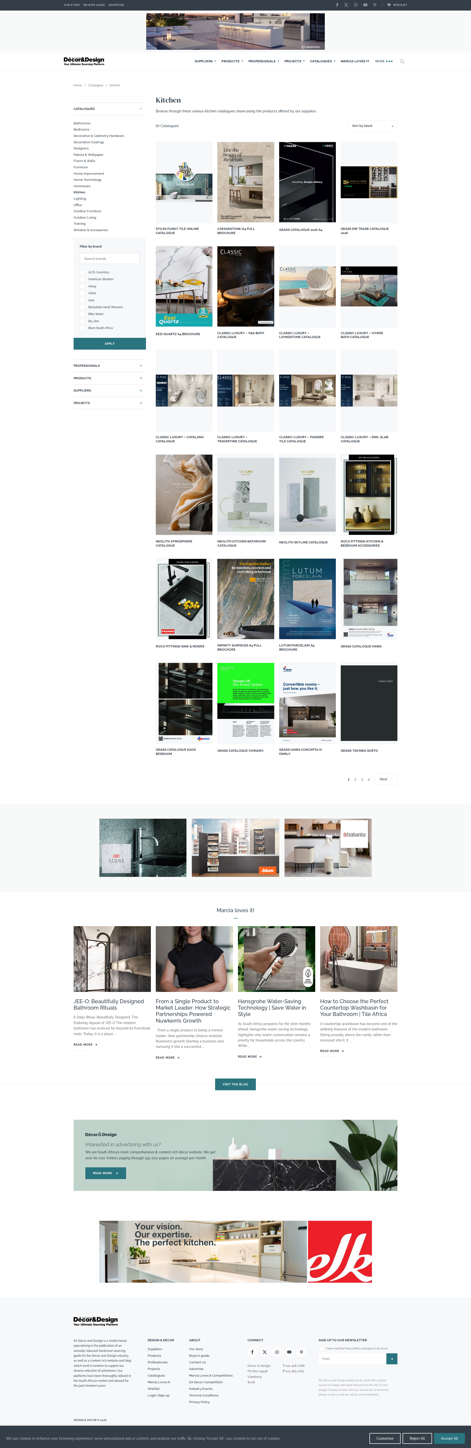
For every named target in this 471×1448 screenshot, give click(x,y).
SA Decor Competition (206, 1382)
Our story (72, 5)
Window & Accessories (91, 230)
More (380, 61)
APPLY (110, 343)
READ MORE (105, 1173)
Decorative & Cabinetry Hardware (99, 136)
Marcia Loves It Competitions (211, 1375)
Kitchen (79, 192)
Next (383, 779)
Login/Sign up (159, 1395)
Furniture (81, 167)
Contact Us (197, 1362)
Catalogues (321, 61)
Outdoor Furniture (87, 211)
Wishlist (400, 5)
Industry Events (200, 1389)
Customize (385, 1438)
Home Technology (88, 180)
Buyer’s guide (199, 1356)
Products (230, 61)
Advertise (116, 5)
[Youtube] (366, 5)
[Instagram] (357, 5)
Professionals (262, 61)
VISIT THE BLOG (235, 1084)
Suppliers (204, 61)
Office (78, 205)
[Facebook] (338, 5)
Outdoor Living (85, 217)
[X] (347, 5)
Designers (81, 148)
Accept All (449, 1438)
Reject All (417, 1438)
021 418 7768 (295, 1366)
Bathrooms (82, 123)
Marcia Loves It (355, 61)
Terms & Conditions (203, 1395)
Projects (293, 61)
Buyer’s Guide (94, 5)
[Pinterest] (376, 5)
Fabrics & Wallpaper (89, 155)
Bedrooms (81, 129)
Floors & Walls (84, 161)
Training (80, 223)
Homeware (82, 186)
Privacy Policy (199, 1402)
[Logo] (84, 61)
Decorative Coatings (89, 142)
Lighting (80, 198)
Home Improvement (89, 173)
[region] (235, 1437)
